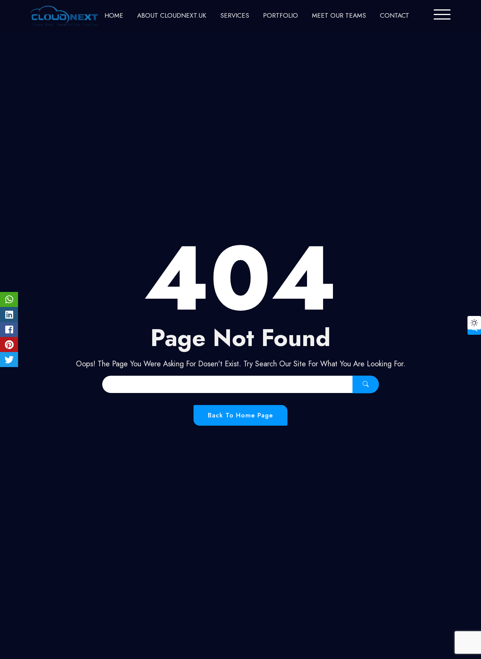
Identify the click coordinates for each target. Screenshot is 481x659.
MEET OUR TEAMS (339, 15)
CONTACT (394, 15)
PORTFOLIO (280, 15)
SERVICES (234, 15)
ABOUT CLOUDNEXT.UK (171, 15)
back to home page (240, 415)
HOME (113, 15)
